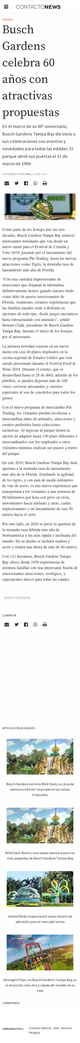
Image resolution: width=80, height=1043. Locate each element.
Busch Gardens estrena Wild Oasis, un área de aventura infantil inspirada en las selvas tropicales (40, 789)
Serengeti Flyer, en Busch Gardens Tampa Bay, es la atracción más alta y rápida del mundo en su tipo (40, 985)
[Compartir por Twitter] (16, 183)
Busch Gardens (17, 597)
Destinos (7, 19)
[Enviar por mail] (7, 183)
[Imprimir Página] (44, 183)
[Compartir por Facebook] (26, 183)
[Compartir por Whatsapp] (35, 183)
